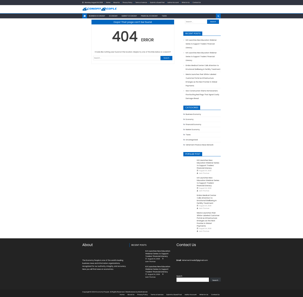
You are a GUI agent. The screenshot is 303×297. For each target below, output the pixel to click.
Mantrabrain (143, 292)
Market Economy (129, 16)
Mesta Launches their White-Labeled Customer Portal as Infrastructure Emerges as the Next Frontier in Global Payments (201, 80)
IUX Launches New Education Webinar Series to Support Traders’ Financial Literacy (201, 44)
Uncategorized (192, 140)
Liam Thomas (204, 173)
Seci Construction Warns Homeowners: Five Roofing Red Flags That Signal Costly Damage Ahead (202, 95)
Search (179, 276)
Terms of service (141, 2)
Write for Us (186, 2)
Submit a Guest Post (157, 2)
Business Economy (97, 16)
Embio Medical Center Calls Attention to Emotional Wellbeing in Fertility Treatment (203, 67)
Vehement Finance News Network (199, 145)
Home (108, 2)
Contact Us (197, 2)
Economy (113, 16)
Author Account (173, 2)
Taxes (164, 16)
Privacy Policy (127, 2)
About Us (116, 2)
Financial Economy (149, 16)
